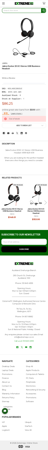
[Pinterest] (26, 133)
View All (28, 430)
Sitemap (5, 401)
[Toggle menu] (3, 3)
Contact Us (7, 386)
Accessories (31, 394)
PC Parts (30, 378)
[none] (24, 38)
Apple (4, 426)
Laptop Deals (7, 370)
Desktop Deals (8, 366)
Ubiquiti (28, 422)
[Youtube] (26, 347)
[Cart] (44, 3)
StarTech (28, 426)
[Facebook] (4, 133)
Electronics (30, 386)
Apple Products (32, 370)
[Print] (13, 133)
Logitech (6, 430)
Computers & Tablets (35, 374)
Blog (4, 390)
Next (45, 202)
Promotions (7, 374)
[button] (24, 125)
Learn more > (16, 113)
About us (6, 382)
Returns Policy (8, 397)
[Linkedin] (22, 133)
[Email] (8, 133)
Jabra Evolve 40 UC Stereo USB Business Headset (12, 210)
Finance (5, 378)
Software (30, 401)
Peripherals (30, 382)
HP (3, 422)
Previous (2, 202)
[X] (17, 133)
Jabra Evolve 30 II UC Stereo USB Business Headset (36, 211)
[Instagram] (30, 347)
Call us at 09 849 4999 (24, 341)
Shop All (29, 366)
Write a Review (8, 78)
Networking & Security (35, 390)
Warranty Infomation (11, 394)
